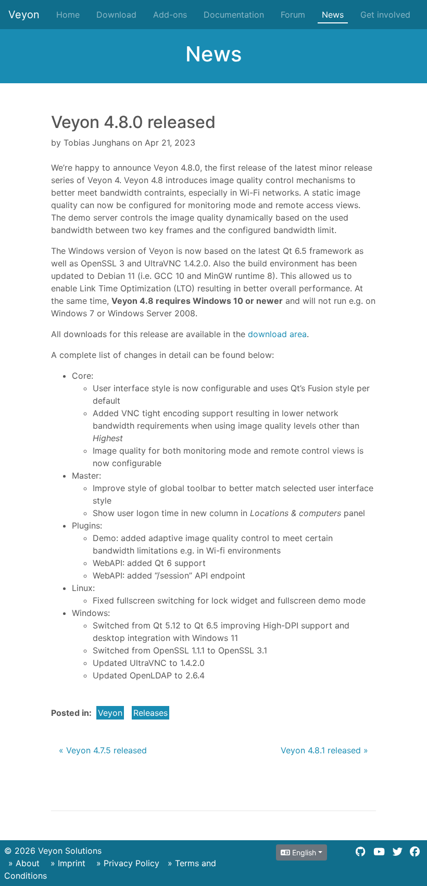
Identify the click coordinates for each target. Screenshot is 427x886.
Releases (150, 713)
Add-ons (170, 14)
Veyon (24, 14)
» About (24, 863)
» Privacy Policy (127, 863)
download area (277, 334)
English (303, 852)
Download (116, 14)
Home (68, 14)
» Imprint (68, 863)
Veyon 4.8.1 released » (324, 750)
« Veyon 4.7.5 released (103, 750)
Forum (293, 14)
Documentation (234, 14)
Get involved (385, 14)
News (333, 14)
